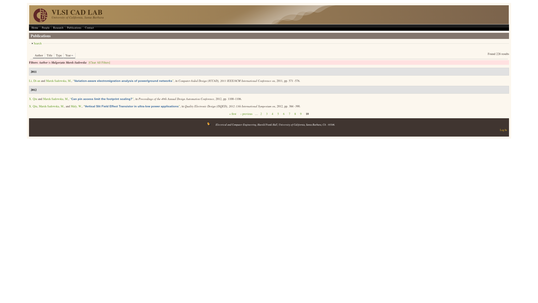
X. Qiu (33, 99)
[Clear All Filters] (99, 62)
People (46, 27)
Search (38, 43)
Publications (74, 27)
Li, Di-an (34, 81)
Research (58, 27)
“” (123, 81)
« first (232, 114)
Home (35, 27)
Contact (89, 27)
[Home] (40, 21)
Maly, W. (76, 106)
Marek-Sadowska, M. (58, 81)
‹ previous (246, 114)
